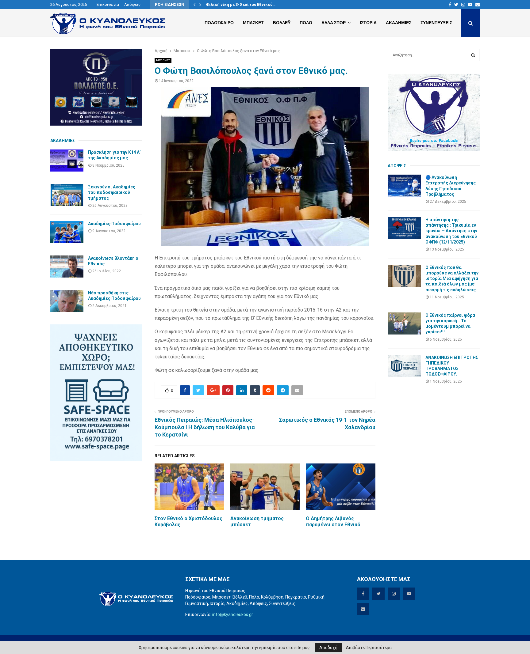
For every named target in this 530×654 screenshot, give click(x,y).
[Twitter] (456, 4)
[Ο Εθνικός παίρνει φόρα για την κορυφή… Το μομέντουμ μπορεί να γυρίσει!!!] (404, 323)
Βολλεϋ (281, 23)
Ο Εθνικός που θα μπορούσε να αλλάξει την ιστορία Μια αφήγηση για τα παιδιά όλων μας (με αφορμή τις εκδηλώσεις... (452, 278)
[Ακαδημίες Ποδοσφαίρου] (66, 232)
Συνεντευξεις (436, 23)
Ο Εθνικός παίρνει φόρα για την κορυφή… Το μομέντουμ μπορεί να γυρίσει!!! (450, 324)
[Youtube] (470, 4)
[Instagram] (463, 4)
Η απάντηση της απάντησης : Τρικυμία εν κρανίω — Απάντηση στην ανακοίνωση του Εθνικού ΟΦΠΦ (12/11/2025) (451, 230)
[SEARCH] (473, 55)
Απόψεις (132, 4)
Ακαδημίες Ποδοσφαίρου (114, 223)
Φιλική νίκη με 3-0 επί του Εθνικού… (240, 4)
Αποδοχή (328, 647)
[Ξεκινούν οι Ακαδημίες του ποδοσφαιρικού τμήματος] (66, 195)
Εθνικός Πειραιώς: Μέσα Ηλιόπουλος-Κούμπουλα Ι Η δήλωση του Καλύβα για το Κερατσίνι (205, 427)
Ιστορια (368, 23)
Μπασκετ (253, 23)
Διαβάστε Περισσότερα (369, 647)
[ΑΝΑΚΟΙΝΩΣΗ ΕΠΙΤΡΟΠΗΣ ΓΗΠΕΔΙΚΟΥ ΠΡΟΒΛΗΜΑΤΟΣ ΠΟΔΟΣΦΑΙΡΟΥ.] (404, 366)
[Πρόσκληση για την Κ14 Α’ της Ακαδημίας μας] (66, 160)
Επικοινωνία (108, 4)
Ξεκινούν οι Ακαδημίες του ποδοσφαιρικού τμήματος (111, 192)
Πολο (306, 23)
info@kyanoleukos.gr (232, 614)
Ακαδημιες (398, 23)
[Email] (477, 4)
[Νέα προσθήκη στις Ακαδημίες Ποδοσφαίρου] (66, 301)
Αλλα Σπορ (333, 23)
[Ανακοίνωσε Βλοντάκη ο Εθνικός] (66, 266)
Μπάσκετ (163, 60)
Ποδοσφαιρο (219, 23)
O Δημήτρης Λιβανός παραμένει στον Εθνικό (333, 522)
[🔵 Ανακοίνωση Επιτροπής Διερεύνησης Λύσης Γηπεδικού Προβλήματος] (404, 186)
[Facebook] (450, 4)
